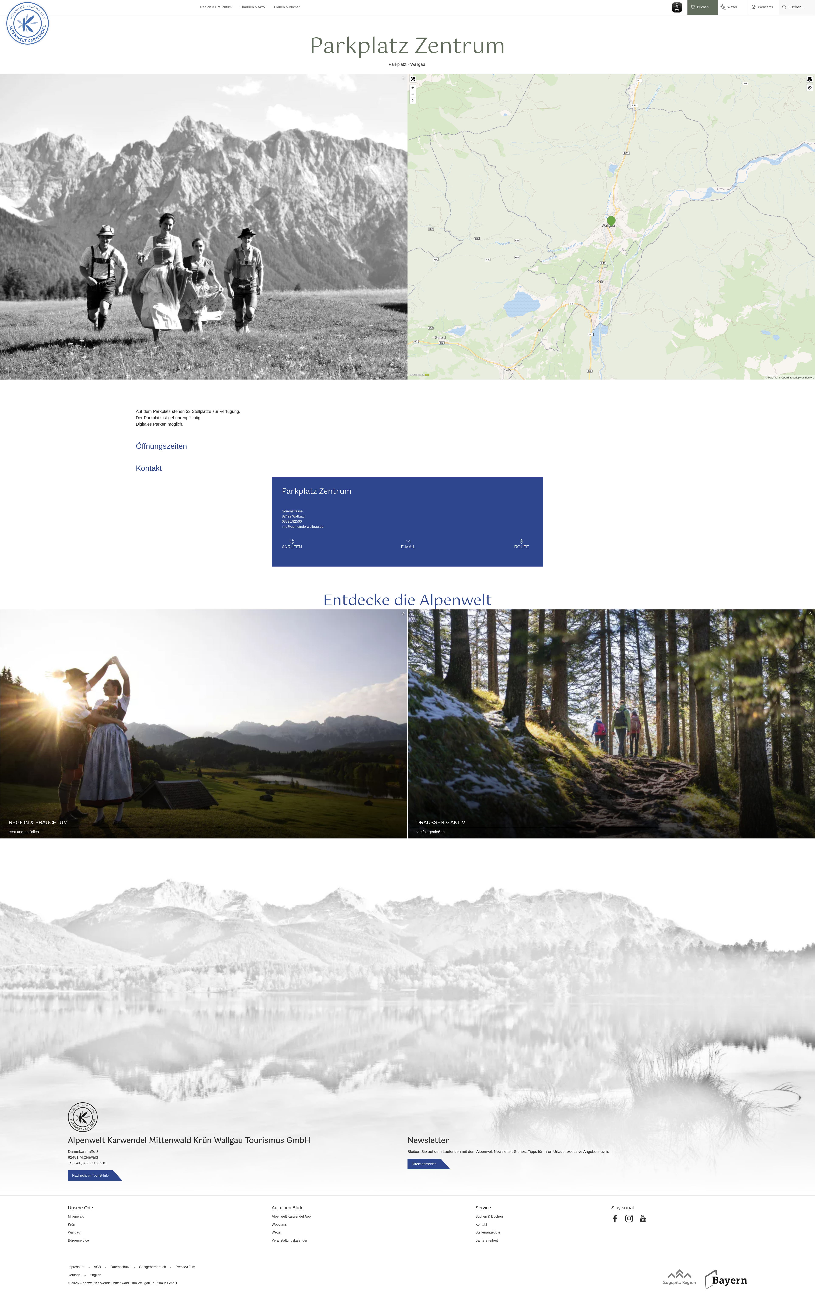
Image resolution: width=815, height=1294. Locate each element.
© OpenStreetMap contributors (796, 377)
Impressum (76, 1267)
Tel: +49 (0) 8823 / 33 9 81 (87, 1163)
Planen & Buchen (287, 7)
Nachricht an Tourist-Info (90, 1175)
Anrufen (292, 546)
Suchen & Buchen (489, 1216)
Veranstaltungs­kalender (289, 1240)
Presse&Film (185, 1267)
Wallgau (74, 1232)
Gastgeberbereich (152, 1267)
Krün (71, 1224)
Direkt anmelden (424, 1164)
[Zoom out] (413, 94)
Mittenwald (76, 1216)
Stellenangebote (487, 1232)
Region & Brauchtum (216, 7)
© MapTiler (772, 377)
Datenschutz (120, 1267)
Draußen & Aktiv (252, 7)
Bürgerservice (78, 1240)
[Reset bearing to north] (413, 100)
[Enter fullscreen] (413, 79)
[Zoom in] (413, 87)
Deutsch (74, 1275)
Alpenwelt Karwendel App (291, 1216)
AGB (97, 1267)
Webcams (765, 7)
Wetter (732, 7)
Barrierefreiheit (486, 1240)
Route (521, 546)
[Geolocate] (810, 87)
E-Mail (408, 546)
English (95, 1275)
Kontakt (481, 1224)
